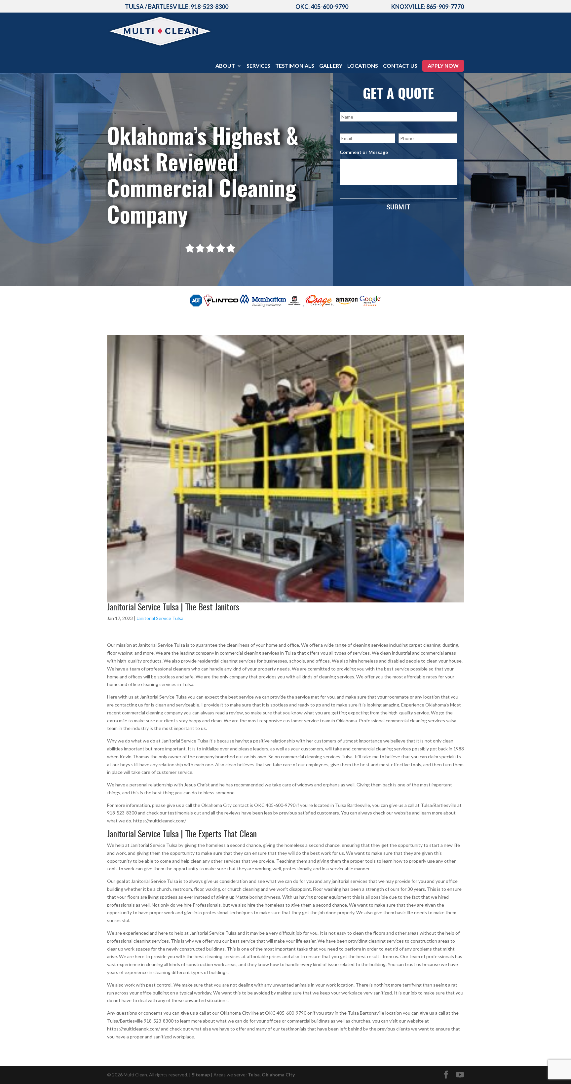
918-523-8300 (209, 6)
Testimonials (294, 66)
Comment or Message (364, 152)
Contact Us (400, 66)
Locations (362, 66)
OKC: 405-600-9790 (321, 6)
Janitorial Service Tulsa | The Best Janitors (173, 606)
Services (258, 66)
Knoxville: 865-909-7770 (427, 6)
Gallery (330, 66)
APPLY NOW (443, 65)
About (225, 66)
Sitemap (201, 1074)
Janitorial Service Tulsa (159, 618)
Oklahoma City (278, 1074)
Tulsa (254, 1074)
